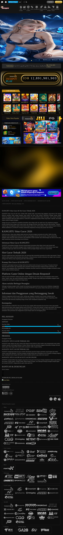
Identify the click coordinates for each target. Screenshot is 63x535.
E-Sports (49, 10)
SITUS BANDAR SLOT (30, 201)
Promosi (57, 9)
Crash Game (41, 10)
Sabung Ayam (53, 10)
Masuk (50, 2)
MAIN (8, 97)
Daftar (59, 2)
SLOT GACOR (5, 201)
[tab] (29, 118)
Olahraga (36, 9)
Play (9, 81)
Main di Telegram (13, 2)
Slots (24, 9)
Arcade (45, 9)
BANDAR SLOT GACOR (44, 201)
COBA (30, 125)
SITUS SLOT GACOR (16, 201)
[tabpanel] (31, 37)
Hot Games (21, 10)
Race (32, 9)
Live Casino (28, 10)
